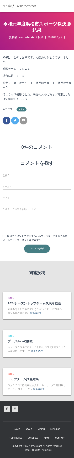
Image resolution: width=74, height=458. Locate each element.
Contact (60, 438)
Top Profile (15, 438)
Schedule (33, 438)
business (55, 429)
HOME (17, 429)
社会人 (21, 109)
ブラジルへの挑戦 (20, 341)
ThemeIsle (45, 449)
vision (41, 429)
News (47, 438)
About (28, 429)
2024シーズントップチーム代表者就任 (34, 303)
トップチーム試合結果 (23, 379)
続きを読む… (37, 313)
